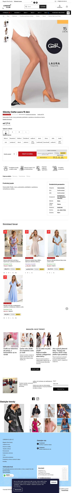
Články (28, 176)
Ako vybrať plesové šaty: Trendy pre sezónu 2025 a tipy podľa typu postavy (60, 351)
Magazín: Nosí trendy (8, 1)
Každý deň (60, 207)
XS (4, 272)
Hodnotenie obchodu (8, 453)
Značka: (41, 114)
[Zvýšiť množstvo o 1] (16, 153)
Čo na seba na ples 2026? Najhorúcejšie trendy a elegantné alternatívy (43, 352)
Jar (58, 210)
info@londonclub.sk (45, 478)
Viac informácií (6, 472)
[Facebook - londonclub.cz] (34, 3)
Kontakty (5, 461)
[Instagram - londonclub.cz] (37, 3)
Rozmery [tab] (15, 176)
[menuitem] (7, 13)
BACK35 (63, 153)
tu (19, 486)
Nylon (58, 201)
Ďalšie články (35, 369)
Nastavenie (18, 489)
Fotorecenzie (6, 450)
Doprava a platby (7, 446)
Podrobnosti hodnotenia (31, 114)
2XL (16, 272)
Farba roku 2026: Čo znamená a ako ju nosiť (27, 350)
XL (13, 272)
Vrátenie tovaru (18, 1)
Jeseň (61, 210)
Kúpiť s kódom (60, 155)
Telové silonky (60, 187)
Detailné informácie (7, 119)
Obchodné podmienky (8, 457)
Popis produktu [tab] (7, 176)
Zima (64, 210)
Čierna (59, 204)
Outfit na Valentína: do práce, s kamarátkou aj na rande (10, 351)
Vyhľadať (42, 6)
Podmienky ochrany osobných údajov (11, 459)
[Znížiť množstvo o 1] (16, 155)
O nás (4, 455)
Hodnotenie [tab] (22, 176)
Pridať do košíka (27, 154)
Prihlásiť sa (60, 389)
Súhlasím (53, 482)
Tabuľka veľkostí (7, 448)
